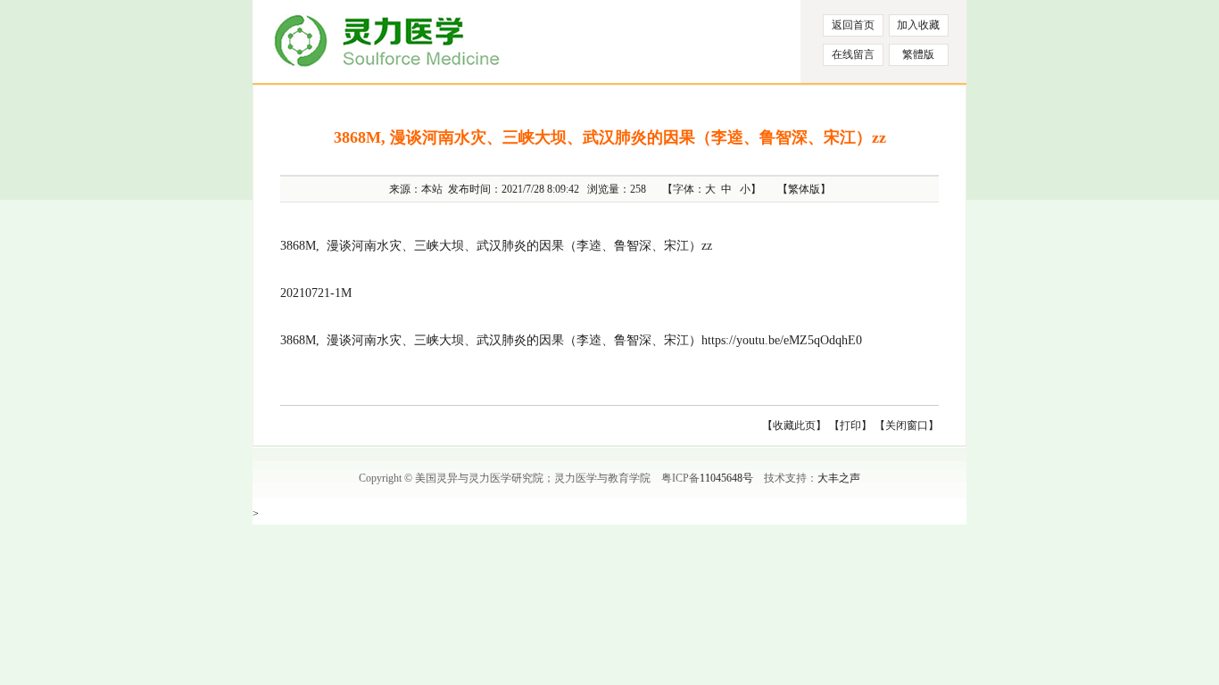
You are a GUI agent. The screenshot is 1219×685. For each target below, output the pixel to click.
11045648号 (726, 478)
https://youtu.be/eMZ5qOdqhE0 (781, 340)
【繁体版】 (804, 189)
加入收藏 (918, 25)
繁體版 (918, 54)
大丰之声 (838, 478)
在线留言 (853, 54)
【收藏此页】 (794, 425)
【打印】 (850, 425)
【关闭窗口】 (907, 425)
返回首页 (853, 25)
